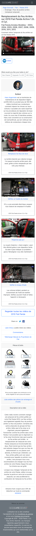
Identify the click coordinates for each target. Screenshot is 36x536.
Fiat (16, 7)
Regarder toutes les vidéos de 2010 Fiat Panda (18, 312)
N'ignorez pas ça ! (18, 240)
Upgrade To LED (18, 75)
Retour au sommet (18, 503)
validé (8, 61)
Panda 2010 (24, 7)
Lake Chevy (9, 328)
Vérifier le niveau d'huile (18, 285)
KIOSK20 (18, 493)
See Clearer (6, 75)
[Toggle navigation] (32, 2)
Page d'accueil (8, 7)
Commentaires (18, 332)
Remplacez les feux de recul (18, 154)
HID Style (29, 75)
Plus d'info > (28, 48)
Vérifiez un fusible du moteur (18, 199)
